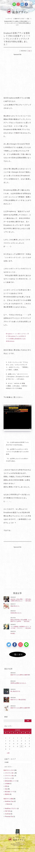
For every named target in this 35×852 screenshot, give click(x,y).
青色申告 (7, 794)
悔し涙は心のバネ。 (16, 691)
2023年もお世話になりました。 (19, 683)
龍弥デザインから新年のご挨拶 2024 (20, 674)
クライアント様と (9, 775)
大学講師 (7, 783)
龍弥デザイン (19, 839)
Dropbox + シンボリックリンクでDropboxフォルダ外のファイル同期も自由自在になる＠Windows (16, 337)
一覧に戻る (17, 654)
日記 (28, 18)
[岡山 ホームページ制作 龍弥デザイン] (17, 11)
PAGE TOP (17, 833)
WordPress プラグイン (11, 808)
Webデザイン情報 (8, 798)
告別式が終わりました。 (16, 613)
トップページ (8, 18)
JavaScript (7, 813)
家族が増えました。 (15, 606)
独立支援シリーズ (9, 791)
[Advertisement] (17, 74)
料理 (6, 786)
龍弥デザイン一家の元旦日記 (18, 699)
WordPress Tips (9, 801)
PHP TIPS (7, 811)
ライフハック (8, 778)
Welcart (8, 804)
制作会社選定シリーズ (11, 781)
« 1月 (8, 752)
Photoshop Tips (9, 816)
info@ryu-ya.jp (19, 845)
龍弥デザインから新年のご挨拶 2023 (20, 708)
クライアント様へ (9, 773)
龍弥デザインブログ (19, 18)
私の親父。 (13, 633)
